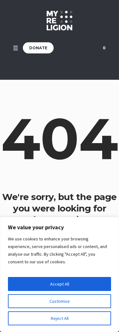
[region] (59, 274)
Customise (60, 301)
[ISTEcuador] (59, 20)
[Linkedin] (63, 48)
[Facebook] (71, 48)
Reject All (60, 318)
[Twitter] (79, 48)
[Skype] (86, 48)
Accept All (59, 284)
